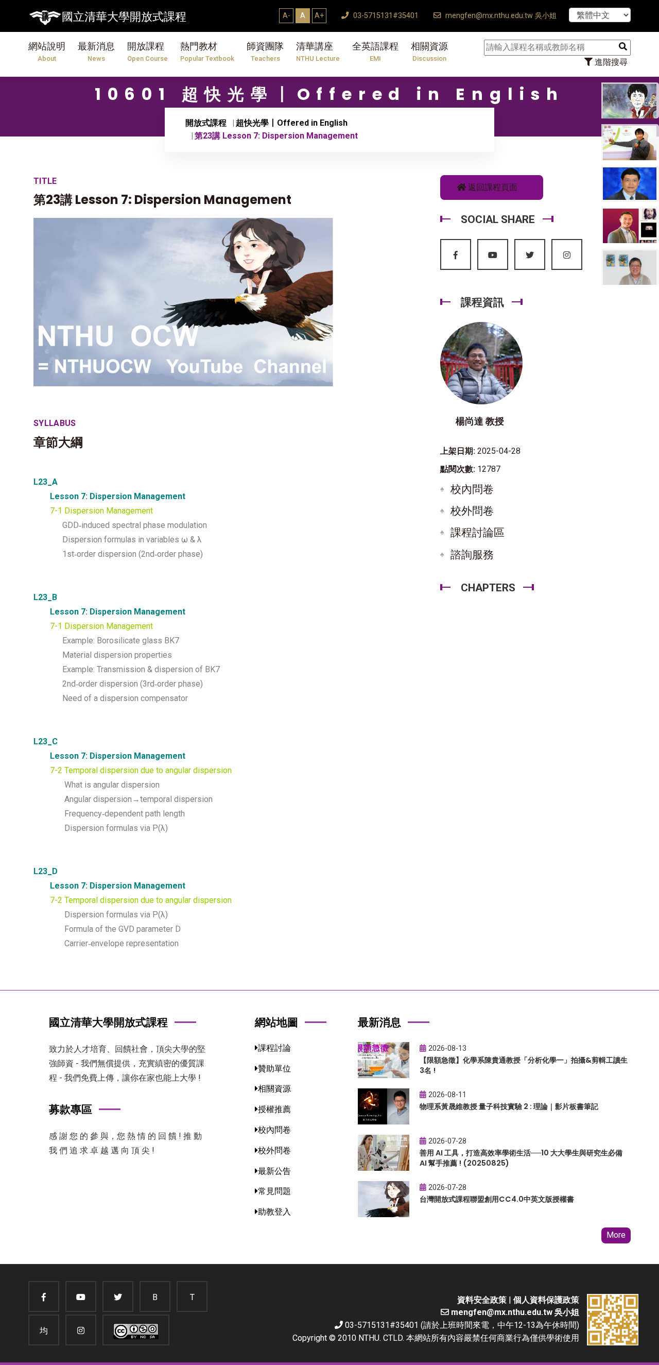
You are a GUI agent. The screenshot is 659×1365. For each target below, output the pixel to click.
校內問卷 (472, 489)
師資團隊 (265, 51)
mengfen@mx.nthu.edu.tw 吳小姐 (500, 15)
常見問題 (274, 1191)
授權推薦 (274, 1109)
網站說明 (46, 51)
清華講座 (318, 51)
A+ (319, 15)
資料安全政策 (482, 1300)
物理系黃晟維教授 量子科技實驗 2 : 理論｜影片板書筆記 (509, 1106)
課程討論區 (477, 532)
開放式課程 (206, 123)
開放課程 (147, 51)
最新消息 (96, 51)
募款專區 (70, 1109)
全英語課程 (375, 51)
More (616, 1235)
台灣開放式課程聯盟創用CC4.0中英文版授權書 (497, 1199)
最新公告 (274, 1171)
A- (286, 15)
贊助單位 (274, 1068)
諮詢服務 (472, 555)
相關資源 (429, 51)
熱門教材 (207, 51)
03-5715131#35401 (385, 15)
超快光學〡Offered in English (292, 123)
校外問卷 (472, 511)
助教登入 (274, 1212)
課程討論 (274, 1048)
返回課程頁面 (491, 187)
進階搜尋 (610, 62)
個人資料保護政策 (546, 1300)
